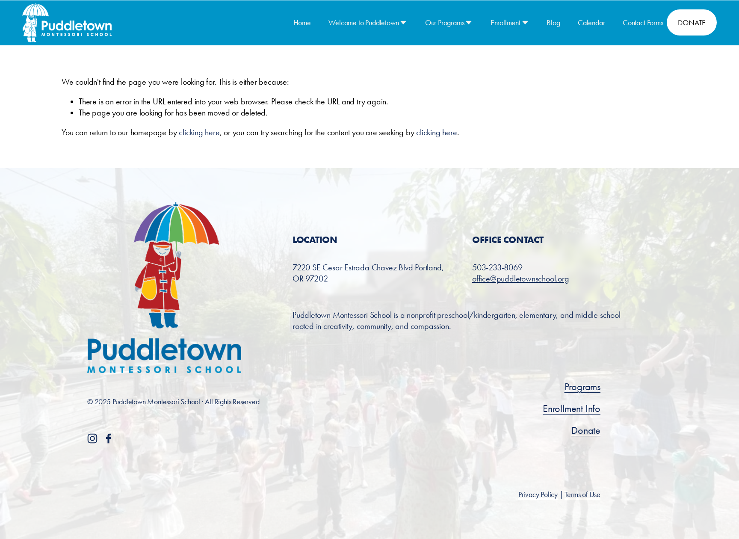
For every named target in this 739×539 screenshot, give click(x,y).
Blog (553, 22)
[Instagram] (92, 438)
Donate (585, 430)
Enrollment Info (571, 409)
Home (302, 22)
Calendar (591, 22)
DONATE (692, 22)
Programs (582, 387)
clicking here (199, 132)
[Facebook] (108, 438)
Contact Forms (643, 22)
